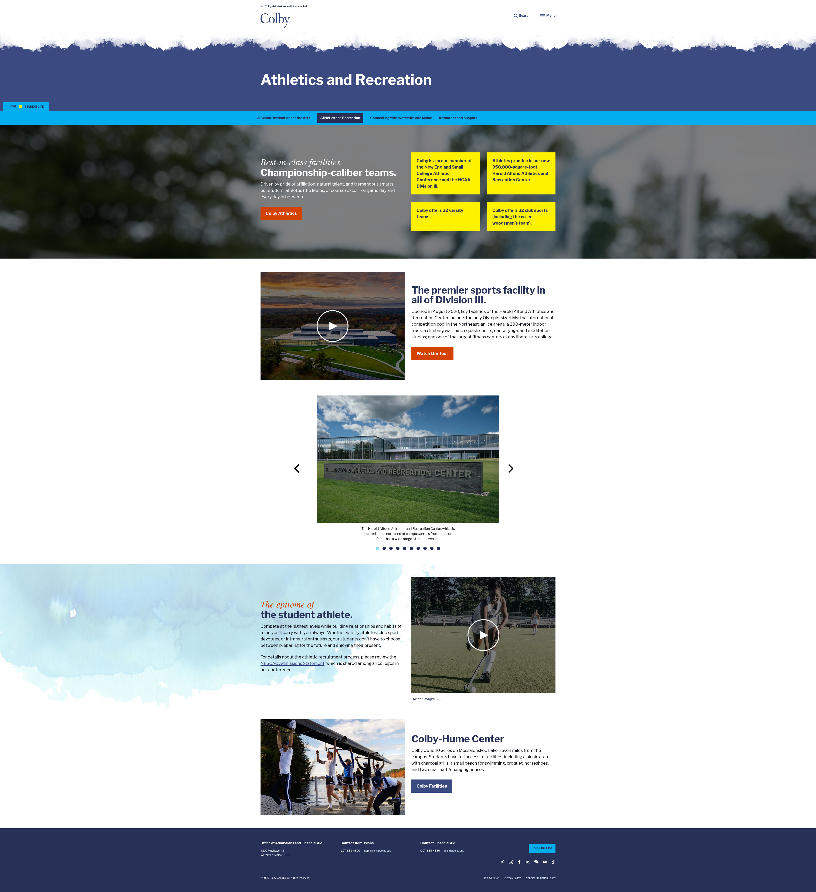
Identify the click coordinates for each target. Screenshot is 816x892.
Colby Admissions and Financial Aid (285, 6)
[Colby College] (275, 20)
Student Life (34, 106)
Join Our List (542, 848)
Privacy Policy (512, 877)
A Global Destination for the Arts (283, 118)
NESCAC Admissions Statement (292, 663)
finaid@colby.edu (454, 850)
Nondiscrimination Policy (540, 877)
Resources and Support (458, 118)
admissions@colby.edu (377, 850)
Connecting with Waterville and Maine (401, 118)
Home (12, 106)
